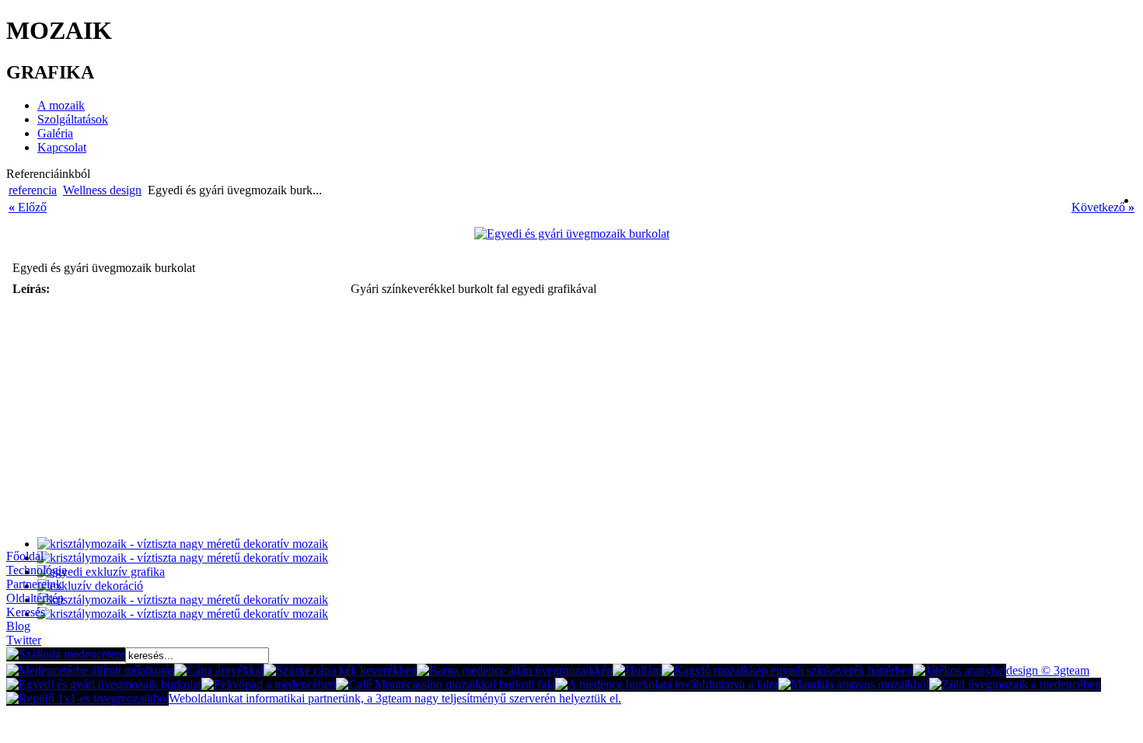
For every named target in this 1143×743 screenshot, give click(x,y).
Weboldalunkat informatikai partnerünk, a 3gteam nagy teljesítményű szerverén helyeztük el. (395, 698)
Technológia (36, 570)
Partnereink (34, 584)
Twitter (23, 640)
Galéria (55, 133)
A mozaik (61, 105)
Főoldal (25, 556)
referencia (33, 190)
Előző (28, 207)
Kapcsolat (61, 147)
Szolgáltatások (72, 119)
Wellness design (102, 190)
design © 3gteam (1047, 670)
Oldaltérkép (35, 598)
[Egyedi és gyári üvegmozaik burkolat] (571, 233)
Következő (1102, 207)
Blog (18, 626)
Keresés (25, 612)
